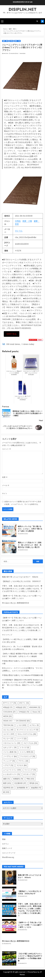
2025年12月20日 (23, 534)
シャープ (21, 738)
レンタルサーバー (11, 774)
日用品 (11, 41)
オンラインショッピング (27, 730)
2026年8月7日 (23, 963)
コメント (6, 449)
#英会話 (7, 707)
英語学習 (8, 788)
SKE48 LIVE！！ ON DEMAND (16, 721)
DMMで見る (11, 334)
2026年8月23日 (23, 880)
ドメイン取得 (10, 752)
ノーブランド (10, 756)
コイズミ (8, 734)
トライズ (24, 747)
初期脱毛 (18, 779)
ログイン (5, 844)
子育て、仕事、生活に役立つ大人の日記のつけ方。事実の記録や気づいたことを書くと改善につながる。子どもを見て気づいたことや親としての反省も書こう (22, 588)
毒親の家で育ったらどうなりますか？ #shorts (20, 577)
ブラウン (23, 761)
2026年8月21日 (23, 896)
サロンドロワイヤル (26, 734)
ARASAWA (34, 707)
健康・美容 (5, 41)
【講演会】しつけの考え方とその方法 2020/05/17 (21, 581)
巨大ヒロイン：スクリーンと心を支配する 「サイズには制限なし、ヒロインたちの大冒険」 (22, 669)
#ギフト (24, 703)
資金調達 (36, 788)
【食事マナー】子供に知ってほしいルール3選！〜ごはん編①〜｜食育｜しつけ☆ (22, 597)
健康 (6, 779)
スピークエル (30, 743)
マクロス (22, 765)
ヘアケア (8, 765)
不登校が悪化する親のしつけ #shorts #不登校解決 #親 (22, 675)
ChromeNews (32, 972)
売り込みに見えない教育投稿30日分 (15, 603)
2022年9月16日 (14, 53)
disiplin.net (22, 9)
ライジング (30, 770)
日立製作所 (20, 783)
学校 (30, 779)
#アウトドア (9, 703)
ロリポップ (29, 774)
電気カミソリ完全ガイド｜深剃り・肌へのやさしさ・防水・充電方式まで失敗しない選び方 (29, 544)
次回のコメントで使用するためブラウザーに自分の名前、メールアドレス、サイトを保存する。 (22, 502)
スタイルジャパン (11, 743)
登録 (3, 839)
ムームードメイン (12, 770)
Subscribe (42, 21)
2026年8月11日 (7, 943)
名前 (5, 477)
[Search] (37, 21)
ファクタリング (27, 756)
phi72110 (5, 53)
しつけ (21, 725)
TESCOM (8, 725)
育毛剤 (33, 783)
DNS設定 (24, 712)
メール (5, 485)
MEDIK (7, 716)
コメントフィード (8, 853)
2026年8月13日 (23, 930)
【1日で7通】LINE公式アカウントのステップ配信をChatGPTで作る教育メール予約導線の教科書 (30, 957)
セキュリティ (10, 747)
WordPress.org (8, 857)
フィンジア (9, 761)
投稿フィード (7, 848)
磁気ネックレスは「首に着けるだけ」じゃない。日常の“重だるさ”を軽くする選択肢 (30, 528)
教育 (7, 783)
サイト (4, 493)
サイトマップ (7, 635)
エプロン (34, 725)
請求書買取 (22, 788)
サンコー (8, 738)
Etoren (36, 712)
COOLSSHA (9, 712)
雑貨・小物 (17, 41)
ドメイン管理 (26, 752)
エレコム (18, 230)
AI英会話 (21, 707)
